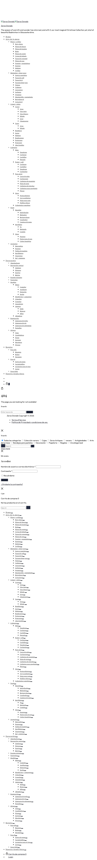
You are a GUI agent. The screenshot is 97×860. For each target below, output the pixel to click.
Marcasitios (19, 246)
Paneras (22, 237)
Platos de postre (20, 54)
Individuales (24, 213)
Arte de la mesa (13, 39)
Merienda (23, 229)
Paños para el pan (26, 239)
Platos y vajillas (15, 42)
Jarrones (18, 340)
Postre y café (19, 162)
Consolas (18, 302)
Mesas (17, 285)
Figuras (17, 345)
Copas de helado (20, 56)
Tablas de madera (21, 251)
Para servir (18, 174)
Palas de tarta (24, 184)
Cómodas (18, 299)
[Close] (2, 431)
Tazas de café (19, 78)
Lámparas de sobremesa (23, 326)
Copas (17, 107)
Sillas (22, 314)
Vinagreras (18, 256)
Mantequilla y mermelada (24, 97)
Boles (17, 51)
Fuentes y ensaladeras (22, 64)
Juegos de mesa (20, 362)
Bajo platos (19, 44)
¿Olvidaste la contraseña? (12, 484)
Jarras (17, 133)
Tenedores (23, 152)
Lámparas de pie (20, 323)
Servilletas (18, 225)
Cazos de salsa (25, 177)
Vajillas (17, 71)
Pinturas (18, 270)
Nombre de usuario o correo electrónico (18, 466)
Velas (17, 333)
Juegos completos (21, 75)
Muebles (13, 282)
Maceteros (18, 342)
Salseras (18, 68)
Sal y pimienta (20, 258)
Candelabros (19, 335)
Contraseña (6, 471)
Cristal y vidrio (15, 104)
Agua (21, 109)
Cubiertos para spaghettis (28, 189)
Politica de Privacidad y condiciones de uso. (30, 422)
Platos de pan (19, 61)
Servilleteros (19, 253)
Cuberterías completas (22, 205)
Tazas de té (19, 80)
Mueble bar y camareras (23, 297)
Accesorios (13, 244)
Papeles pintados (16, 278)
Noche (22, 294)
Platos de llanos (20, 47)
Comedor (23, 287)
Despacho (23, 292)
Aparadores (19, 304)
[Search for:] (13, 508)
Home (8, 37)
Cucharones (24, 179)
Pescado (22, 160)
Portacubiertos (25, 196)
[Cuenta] (7, 381)
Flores (17, 338)
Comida (22, 232)
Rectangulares (24, 217)
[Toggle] (20, 515)
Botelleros (18, 131)
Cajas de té (18, 102)
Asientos (18, 306)
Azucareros (19, 90)
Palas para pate (25, 201)
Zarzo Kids (14, 371)
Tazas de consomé (21, 59)
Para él (12, 359)
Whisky (22, 116)
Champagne (24, 121)
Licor (21, 119)
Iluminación (14, 319)
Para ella (13, 350)
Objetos (13, 330)
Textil (12, 208)
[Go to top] (2, 428)
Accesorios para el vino (23, 367)
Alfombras (18, 316)
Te (21, 227)
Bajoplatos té (19, 99)
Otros (17, 193)
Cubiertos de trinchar (27, 186)
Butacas (22, 311)
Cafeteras (18, 87)
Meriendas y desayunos (18, 73)
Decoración (11, 261)
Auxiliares (23, 290)
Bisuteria (18, 352)
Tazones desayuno (21, 83)
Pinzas (22, 191)
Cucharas (23, 155)
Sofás (21, 309)
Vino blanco (24, 114)
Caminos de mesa (26, 222)
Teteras (17, 85)
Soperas (17, 66)
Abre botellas (19, 145)
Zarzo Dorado (7, 26)
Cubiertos (13, 148)
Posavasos (18, 143)
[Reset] (32, 446)
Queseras (18, 95)
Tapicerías (14, 280)
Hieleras (18, 136)
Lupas (17, 369)
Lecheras (18, 92)
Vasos (17, 124)
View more (5, 448)
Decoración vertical (16, 266)
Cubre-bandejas (25, 241)
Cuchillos (23, 157)
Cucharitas (23, 172)
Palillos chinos (25, 203)
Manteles (18, 210)
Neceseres (18, 357)
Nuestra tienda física (15, 374)
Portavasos (18, 140)
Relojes (17, 275)
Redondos (23, 215)
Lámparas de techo (21, 321)
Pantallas (18, 328)
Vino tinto (23, 112)
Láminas (18, 268)
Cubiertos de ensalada (27, 181)
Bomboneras (19, 138)
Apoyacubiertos (25, 198)
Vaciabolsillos (20, 364)
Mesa (17, 150)
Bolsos (17, 355)
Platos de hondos (21, 49)
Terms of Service (19, 420)
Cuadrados (23, 220)
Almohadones (15, 263)
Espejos (17, 273)
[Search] (7, 378)
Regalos (9, 347)
